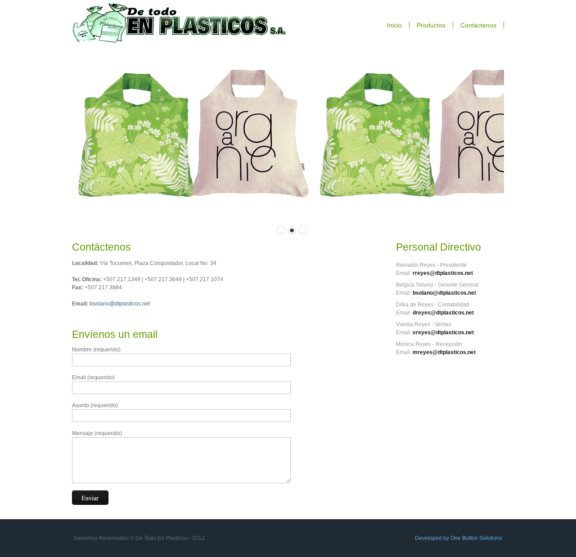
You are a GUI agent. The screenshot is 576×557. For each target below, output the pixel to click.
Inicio (394, 25)
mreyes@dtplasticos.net (444, 352)
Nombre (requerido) (96, 349)
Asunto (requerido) (95, 405)
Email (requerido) (93, 377)
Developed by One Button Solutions (458, 538)
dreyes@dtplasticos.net (443, 313)
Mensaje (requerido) (97, 433)
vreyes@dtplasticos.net (443, 332)
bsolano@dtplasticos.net (120, 304)
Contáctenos (478, 25)
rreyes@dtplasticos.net (443, 273)
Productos (431, 25)
